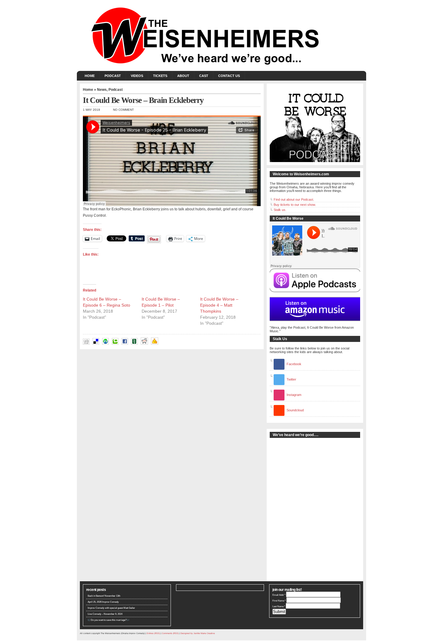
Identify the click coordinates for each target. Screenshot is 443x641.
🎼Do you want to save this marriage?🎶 (109, 620)
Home (90, 76)
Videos (137, 76)
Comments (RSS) (170, 633)
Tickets (160, 76)
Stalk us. (280, 210)
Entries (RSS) (153, 633)
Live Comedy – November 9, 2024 (105, 614)
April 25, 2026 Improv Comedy (103, 602)
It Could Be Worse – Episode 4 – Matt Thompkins (219, 305)
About (183, 76)
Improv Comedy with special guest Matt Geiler (111, 608)
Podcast (113, 76)
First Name (279, 600)
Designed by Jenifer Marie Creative (198, 633)
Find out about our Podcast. (294, 199)
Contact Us (229, 76)
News (102, 90)
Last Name (278, 606)
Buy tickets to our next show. (295, 204)
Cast (203, 76)
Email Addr (278, 595)
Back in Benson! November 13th (104, 596)
